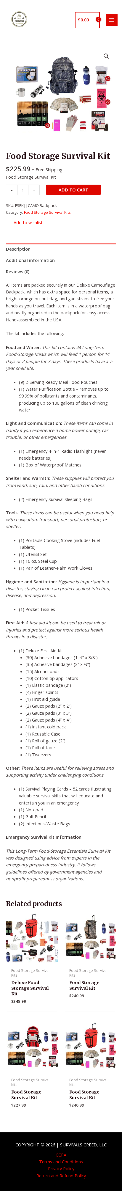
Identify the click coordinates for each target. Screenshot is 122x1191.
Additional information (30, 260)
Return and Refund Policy (61, 1176)
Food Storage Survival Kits (47, 212)
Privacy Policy (61, 1168)
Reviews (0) (17, 271)
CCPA (61, 1155)
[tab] (61, 249)
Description (18, 249)
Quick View (32, 959)
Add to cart (73, 190)
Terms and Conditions (61, 1162)
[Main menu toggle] (112, 20)
